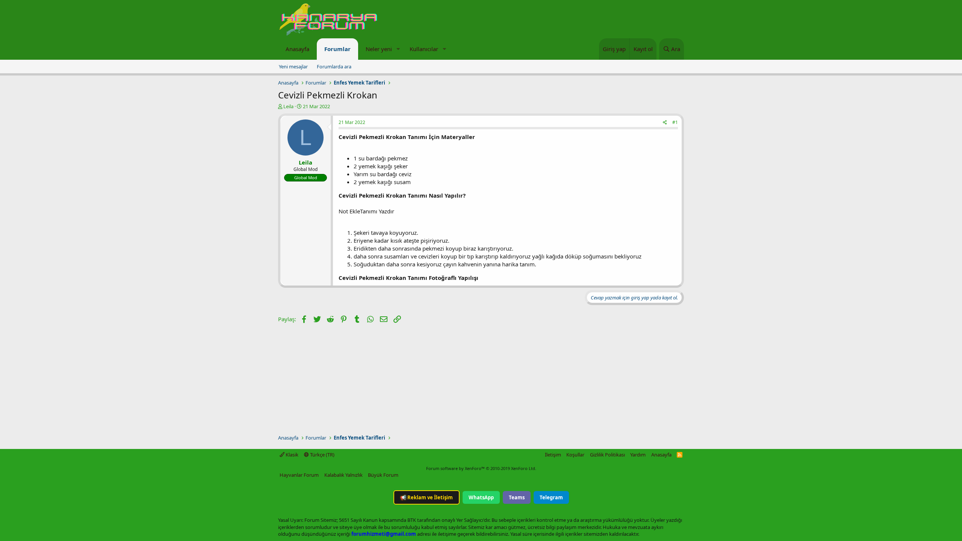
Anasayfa (297, 49)
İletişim (553, 454)
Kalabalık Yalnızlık (343, 474)
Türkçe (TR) (321, 454)
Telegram (551, 497)
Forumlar (337, 49)
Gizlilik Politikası (607, 454)
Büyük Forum (383, 474)
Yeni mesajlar (293, 66)
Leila (288, 106)
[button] (398, 49)
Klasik (291, 454)
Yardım (638, 454)
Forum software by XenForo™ (481, 468)
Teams (517, 497)
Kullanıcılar (424, 49)
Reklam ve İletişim (426, 497)
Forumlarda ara (334, 66)
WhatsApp (481, 497)
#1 (675, 122)
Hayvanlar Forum (299, 474)
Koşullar (575, 454)
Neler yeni (379, 49)
